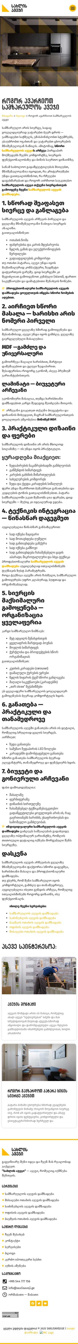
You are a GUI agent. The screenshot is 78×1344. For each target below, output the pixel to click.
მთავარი (7, 115)
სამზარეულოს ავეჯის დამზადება (33, 913)
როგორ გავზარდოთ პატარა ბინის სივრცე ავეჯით (37, 1093)
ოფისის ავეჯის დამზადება (29, 927)
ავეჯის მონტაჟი (22, 1004)
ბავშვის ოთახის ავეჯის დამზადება (35, 922)
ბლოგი (20, 115)
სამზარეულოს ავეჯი (17, 150)
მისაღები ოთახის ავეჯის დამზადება (36, 931)
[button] (72, 8)
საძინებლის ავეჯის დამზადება (32, 918)
